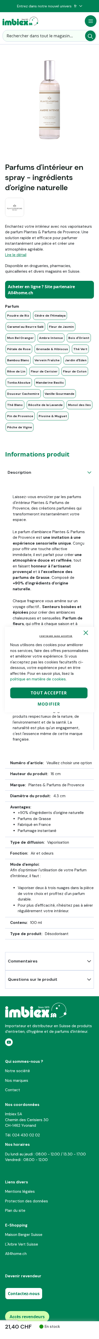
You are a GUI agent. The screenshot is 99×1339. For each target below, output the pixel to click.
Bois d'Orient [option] (78, 338)
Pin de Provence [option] (20, 416)
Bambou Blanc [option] (18, 360)
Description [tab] (19, 472)
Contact (12, 1089)
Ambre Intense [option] (51, 338)
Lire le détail (15, 254)
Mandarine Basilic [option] (50, 383)
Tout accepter (49, 693)
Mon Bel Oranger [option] (20, 338)
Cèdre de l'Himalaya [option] (50, 316)
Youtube (9, 1042)
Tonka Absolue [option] (18, 383)
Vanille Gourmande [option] (59, 394)
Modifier (49, 704)
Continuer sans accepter (55, 636)
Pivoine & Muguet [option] (53, 416)
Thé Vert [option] (80, 349)
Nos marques (16, 1080)
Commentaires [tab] (23, 961)
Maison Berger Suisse (23, 1234)
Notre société (17, 1070)
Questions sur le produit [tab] (32, 979)
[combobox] (49, 36)
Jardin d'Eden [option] (76, 360)
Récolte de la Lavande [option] (45, 405)
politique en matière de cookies (38, 679)
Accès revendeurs (27, 1316)
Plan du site (15, 1210)
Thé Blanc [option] (15, 405)
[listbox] (49, 371)
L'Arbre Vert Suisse (21, 1244)
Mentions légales (20, 1191)
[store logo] (20, 21)
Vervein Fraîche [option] (47, 360)
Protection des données (26, 1201)
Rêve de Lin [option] (16, 371)
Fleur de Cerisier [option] (44, 371)
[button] (78, 6)
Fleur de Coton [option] (75, 371)
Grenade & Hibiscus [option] (52, 349)
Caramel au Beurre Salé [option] (25, 327)
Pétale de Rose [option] (19, 349)
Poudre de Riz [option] (18, 316)
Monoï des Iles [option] (79, 405)
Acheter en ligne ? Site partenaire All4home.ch (41, 290)
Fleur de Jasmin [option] (61, 327)
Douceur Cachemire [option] (23, 394)
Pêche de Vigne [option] (19, 427)
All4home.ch (16, 1253)
